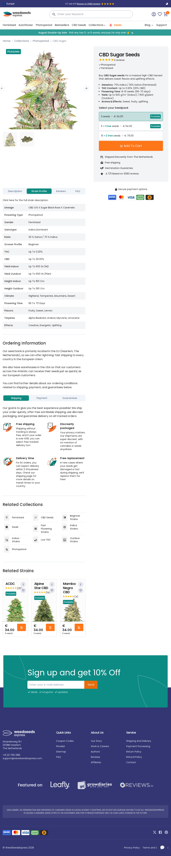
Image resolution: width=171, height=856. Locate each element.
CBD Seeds (79, 25)
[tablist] (44, 191)
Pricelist (60, 746)
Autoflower (26, 25)
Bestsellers (62, 25)
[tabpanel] (44, 262)
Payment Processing (138, 746)
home (7, 41)
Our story (96, 741)
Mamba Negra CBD (69, 588)
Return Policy (133, 751)
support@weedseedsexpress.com (22, 758)
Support (161, 25)
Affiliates (96, 762)
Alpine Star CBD (41, 586)
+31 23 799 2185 (11, 755)
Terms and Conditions (155, 847)
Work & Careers (100, 746)
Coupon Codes (65, 741)
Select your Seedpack (113, 108)
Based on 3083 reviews (88, 3)
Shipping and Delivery (138, 741)
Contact (131, 762)
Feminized (9, 25)
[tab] (15, 191)
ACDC (10, 584)
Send (91, 685)
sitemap (61, 751)
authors (95, 751)
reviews (95, 757)
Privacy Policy (132, 847)
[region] (85, 32)
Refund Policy (134, 757)
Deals (117, 25)
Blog (148, 25)
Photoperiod (44, 25)
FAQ (58, 757)
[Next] (86, 88)
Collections (21, 41)
